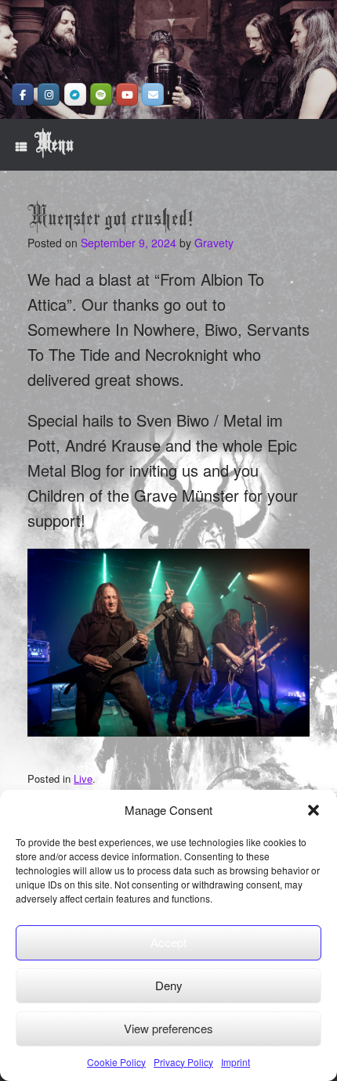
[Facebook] (23, 94)
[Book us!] (153, 94)
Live (83, 778)
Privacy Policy (183, 1061)
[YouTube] (127, 94)
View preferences (168, 1028)
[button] (313, 810)
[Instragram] (49, 94)
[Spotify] (101, 94)
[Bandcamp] (75, 94)
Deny (169, 985)
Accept (168, 942)
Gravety (214, 242)
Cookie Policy (116, 1061)
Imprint (235, 1061)
